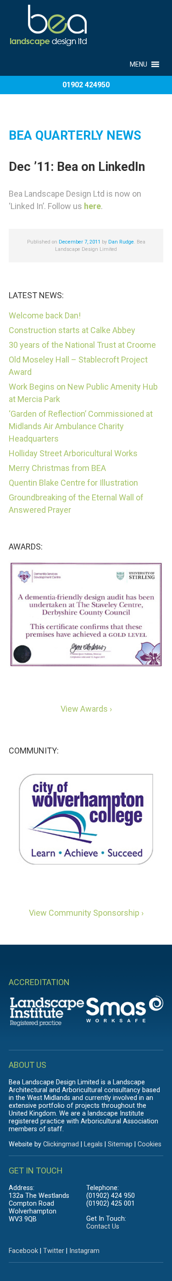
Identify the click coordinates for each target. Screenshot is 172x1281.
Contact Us (102, 1226)
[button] (138, 58)
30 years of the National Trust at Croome (82, 345)
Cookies (149, 1144)
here (92, 206)
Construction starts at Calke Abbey (72, 330)
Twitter (53, 1251)
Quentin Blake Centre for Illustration (73, 482)
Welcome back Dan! (45, 315)
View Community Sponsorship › (86, 913)
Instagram (84, 1251)
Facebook (23, 1251)
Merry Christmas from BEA (57, 468)
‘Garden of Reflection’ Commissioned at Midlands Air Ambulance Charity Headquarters (81, 426)
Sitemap (120, 1144)
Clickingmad (61, 1144)
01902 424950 (86, 84)
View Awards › (86, 709)
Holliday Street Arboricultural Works (73, 453)
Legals (93, 1144)
